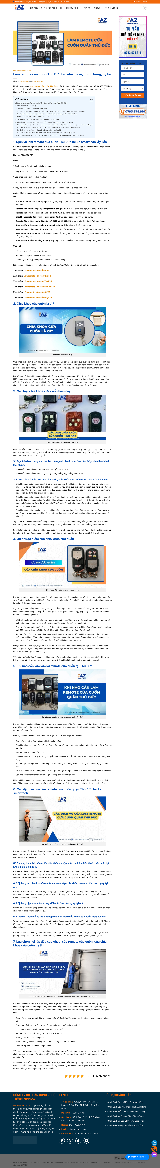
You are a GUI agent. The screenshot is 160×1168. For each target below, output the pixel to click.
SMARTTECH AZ (37, 81)
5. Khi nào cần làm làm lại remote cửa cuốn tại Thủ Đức (37, 119)
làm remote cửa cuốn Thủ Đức (44, 86)
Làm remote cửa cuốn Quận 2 (37, 276)
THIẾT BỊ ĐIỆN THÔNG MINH (51, 8)
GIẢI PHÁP (86, 8)
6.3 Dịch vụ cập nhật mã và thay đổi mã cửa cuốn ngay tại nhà (39, 130)
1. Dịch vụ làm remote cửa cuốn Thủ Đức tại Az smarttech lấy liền (41, 103)
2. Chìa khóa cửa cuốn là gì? (26, 106)
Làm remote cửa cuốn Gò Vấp (37, 292)
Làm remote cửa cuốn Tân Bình (38, 281)
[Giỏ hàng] (145, 8)
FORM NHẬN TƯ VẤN (132, 63)
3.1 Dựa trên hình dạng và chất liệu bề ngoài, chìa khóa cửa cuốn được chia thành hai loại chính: (51, 111)
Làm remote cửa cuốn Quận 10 (38, 297)
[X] (70, 1141)
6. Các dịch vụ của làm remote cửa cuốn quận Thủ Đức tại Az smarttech (44, 122)
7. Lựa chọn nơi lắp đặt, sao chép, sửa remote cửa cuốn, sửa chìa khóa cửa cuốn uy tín (49, 135)
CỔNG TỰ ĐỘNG (72, 8)
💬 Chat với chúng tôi (137, 1157)
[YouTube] (86, 1141)
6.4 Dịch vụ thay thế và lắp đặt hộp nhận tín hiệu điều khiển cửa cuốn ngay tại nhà (46, 132)
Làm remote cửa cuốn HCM (36, 270)
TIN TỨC (97, 8)
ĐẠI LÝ (107, 8)
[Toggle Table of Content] (90, 100)
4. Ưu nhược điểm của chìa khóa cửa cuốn (32, 116)
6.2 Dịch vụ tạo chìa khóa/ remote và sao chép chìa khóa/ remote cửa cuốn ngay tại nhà (48, 127)
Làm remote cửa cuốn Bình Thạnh (39, 287)
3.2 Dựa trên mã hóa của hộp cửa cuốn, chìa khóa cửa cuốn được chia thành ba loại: (47, 114)
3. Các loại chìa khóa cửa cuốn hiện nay (31, 108)
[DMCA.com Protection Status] (25, 1140)
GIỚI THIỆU (34, 8)
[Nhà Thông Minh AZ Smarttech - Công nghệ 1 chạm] (19, 8)
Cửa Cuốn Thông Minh (22, 71)
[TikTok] (78, 1141)
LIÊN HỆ (115, 8)
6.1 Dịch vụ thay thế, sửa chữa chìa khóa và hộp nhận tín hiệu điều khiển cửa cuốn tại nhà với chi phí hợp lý (55, 125)
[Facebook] (62, 1141)
